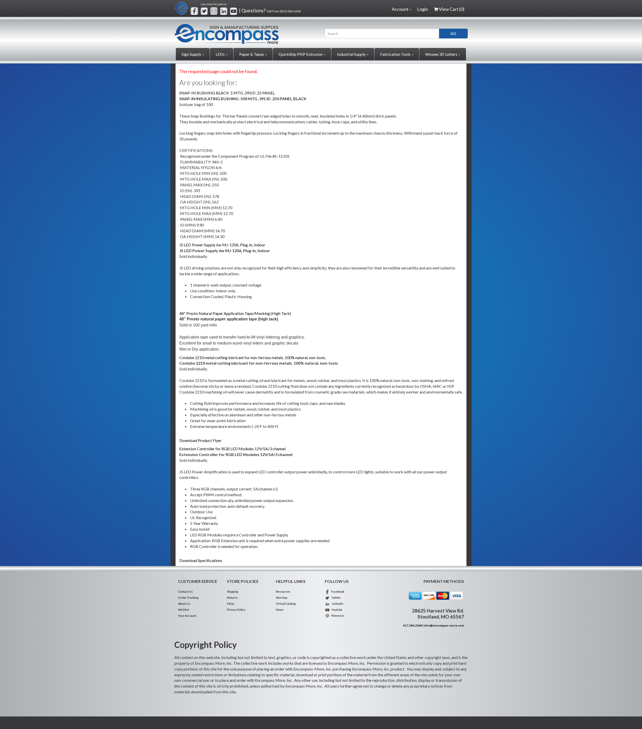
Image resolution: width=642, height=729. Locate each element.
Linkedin (336, 603)
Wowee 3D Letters (441, 54)
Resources (283, 591)
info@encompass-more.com (444, 625)
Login (422, 9)
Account (400, 9)
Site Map (281, 597)
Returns (232, 597)
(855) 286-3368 (290, 11)
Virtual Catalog (285, 603)
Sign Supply (192, 54)
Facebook (337, 591)
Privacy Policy (236, 609)
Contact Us (185, 591)
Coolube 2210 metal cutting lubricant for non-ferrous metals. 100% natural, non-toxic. (252, 357)
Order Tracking (188, 597)
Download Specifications (200, 560)
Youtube (336, 609)
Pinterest (337, 616)
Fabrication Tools (395, 54)
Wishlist (183, 609)
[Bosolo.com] (245, 34)
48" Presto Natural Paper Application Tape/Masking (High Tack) (235, 313)
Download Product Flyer (200, 440)
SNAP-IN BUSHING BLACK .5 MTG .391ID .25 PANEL (227, 92)
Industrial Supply (351, 54)
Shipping (232, 591)
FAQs (230, 603)
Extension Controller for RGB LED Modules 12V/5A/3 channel (232, 448)
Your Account (187, 616)
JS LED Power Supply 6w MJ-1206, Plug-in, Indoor (222, 244)
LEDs (220, 54)
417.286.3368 (412, 625)
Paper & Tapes (252, 54)
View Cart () (451, 9)
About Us (184, 603)
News (280, 609)
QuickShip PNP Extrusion (301, 54)
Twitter (335, 597)
